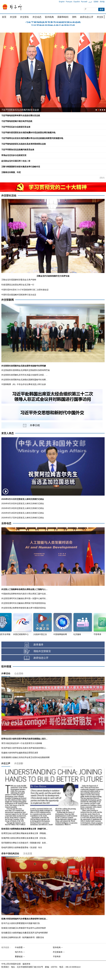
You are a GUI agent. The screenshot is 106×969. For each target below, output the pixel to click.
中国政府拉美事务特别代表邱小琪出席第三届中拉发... (24, 594)
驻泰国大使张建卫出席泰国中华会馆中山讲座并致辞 (23, 928)
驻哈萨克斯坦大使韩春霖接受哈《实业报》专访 (21, 847)
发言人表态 (7, 433)
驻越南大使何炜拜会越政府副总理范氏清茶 (19, 753)
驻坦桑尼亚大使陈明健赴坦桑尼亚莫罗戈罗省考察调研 (24, 933)
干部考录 (57, 956)
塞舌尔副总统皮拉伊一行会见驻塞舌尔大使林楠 (21, 743)
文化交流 (27, 853)
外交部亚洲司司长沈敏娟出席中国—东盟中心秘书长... (24, 598)
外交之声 (5, 763)
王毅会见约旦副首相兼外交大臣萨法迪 (53, 276)
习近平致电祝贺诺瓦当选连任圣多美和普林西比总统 (23, 144)
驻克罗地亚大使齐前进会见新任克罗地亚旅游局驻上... (24, 748)
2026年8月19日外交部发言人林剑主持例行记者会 (22, 508)
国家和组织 (62, 17)
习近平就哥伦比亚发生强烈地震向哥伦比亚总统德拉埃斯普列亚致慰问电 (32, 138)
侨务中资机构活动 (10, 853)
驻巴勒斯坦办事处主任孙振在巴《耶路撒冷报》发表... (24, 843)
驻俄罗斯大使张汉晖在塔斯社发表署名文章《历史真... (24, 838)
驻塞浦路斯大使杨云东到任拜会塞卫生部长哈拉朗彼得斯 (25, 757)
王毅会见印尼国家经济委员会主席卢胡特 (18, 280)
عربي (90, 2)
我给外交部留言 (42, 651)
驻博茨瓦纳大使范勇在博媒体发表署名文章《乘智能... (24, 833)
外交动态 (37, 17)
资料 (74, 17)
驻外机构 (49, 17)
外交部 (13, 17)
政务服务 (38, 644)
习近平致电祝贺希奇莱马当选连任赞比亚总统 (20, 115)
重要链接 (19, 956)
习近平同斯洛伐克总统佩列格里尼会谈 (17, 149)
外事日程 (35, 425)
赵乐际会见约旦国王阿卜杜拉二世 (15, 161)
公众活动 (18, 673)
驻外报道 (6, 666)
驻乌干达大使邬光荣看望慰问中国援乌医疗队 (20, 923)
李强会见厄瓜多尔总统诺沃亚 (13, 155)
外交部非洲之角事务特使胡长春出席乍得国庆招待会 (23, 608)
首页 (4, 17)
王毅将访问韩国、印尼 (11, 172)
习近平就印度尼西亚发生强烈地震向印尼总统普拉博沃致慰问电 (28, 132)
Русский (84, 2)
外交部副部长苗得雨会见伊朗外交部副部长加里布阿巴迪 (25, 370)
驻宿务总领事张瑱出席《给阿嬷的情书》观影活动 (22, 937)
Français (69, 2)
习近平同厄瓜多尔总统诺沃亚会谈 (53, 23)
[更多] (102, 178)
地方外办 (19, 952)
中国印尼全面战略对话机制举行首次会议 (18, 295)
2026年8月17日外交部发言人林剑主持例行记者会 (22, 518)
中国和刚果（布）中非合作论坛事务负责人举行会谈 (23, 384)
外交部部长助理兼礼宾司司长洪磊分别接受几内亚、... (24, 375)
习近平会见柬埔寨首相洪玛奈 (15, 110)
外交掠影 (18, 763)
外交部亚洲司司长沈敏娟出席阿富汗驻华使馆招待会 (23, 603)
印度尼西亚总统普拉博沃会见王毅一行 (17, 285)
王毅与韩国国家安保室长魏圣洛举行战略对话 (20, 166)
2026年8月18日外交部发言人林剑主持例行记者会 (22, 513)
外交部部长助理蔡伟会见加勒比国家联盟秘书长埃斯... (24, 379)
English (62, 2)
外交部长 (24, 17)
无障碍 (95, 2)
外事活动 (5, 673)
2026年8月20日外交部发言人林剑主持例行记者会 (22, 503)
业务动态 (6, 523)
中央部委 (19, 947)
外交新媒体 (58, 952)
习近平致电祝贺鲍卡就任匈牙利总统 (16, 121)
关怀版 (102, 2)
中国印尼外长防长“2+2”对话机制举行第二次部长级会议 (25, 290)
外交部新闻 (7, 299)
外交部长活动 (8, 195)
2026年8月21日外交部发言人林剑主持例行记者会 (22, 499)
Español (77, 2)
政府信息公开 (86, 17)
